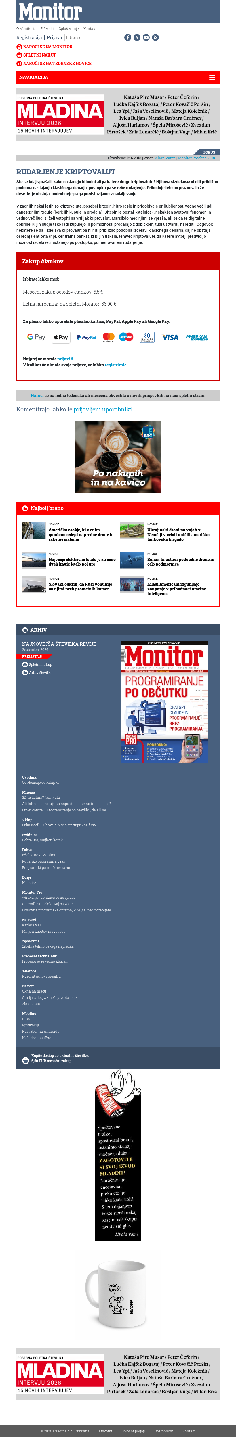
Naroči (37, 395)
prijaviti (65, 358)
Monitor (196, 158)
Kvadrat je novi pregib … (41, 976)
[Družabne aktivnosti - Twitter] (135, 37)
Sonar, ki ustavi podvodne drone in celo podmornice (180, 562)
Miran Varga (165, 158)
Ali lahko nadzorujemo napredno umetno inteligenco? (66, 803)
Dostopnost (164, 1431)
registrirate (115, 364)
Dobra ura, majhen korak (42, 840)
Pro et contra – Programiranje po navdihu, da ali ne (64, 810)
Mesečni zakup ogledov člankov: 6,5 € (63, 292)
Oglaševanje (69, 28)
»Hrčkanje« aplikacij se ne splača (48, 897)
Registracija (29, 37)
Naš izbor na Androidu (40, 1031)
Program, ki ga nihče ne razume (48, 867)
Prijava (54, 37)
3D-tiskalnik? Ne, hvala (41, 797)
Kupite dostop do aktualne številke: (60, 1055)
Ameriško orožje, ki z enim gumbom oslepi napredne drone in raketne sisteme (81, 534)
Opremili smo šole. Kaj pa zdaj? (47, 903)
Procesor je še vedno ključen (45, 961)
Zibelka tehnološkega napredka (48, 946)
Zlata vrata (31, 1003)
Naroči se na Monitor (48, 46)
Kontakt (89, 28)
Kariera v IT (31, 925)
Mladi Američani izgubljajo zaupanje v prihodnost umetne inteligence (176, 589)
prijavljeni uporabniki (103, 409)
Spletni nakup (39, 55)
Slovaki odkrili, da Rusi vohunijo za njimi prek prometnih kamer (80, 586)
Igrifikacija (31, 1025)
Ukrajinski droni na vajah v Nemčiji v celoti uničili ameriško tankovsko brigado (178, 534)
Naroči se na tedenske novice (57, 63)
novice (54, 524)
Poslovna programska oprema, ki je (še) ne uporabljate (66, 910)
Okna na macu (34, 991)
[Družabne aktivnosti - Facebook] (126, 37)
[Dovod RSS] (154, 37)
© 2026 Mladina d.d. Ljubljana (65, 1431)
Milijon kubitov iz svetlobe (43, 931)
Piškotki (47, 28)
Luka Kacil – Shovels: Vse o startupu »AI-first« (59, 825)
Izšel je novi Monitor (39, 854)
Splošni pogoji (133, 1431)
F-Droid (28, 1018)
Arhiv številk (40, 672)
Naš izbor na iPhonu (39, 1037)
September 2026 (35, 649)
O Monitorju (26, 28)
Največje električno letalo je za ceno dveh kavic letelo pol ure (82, 562)
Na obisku (30, 882)
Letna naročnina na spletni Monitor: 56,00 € (69, 304)
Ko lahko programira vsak (43, 861)
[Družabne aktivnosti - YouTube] (145, 37)
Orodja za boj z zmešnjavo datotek (49, 997)
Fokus (209, 152)
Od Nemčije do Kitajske (40, 782)
